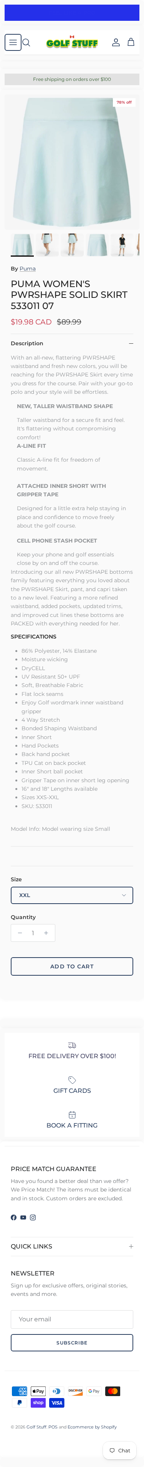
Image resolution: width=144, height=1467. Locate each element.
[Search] (30, 42)
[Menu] (13, 42)
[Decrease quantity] (18, 932)
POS (53, 1427)
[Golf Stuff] (72, 42)
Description (27, 343)
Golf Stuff (36, 1427)
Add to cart (71, 966)
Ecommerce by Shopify (92, 1427)
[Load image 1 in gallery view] (72, 162)
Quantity (23, 917)
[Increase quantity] (48, 932)
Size (16, 879)
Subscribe (72, 1343)
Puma (28, 268)
